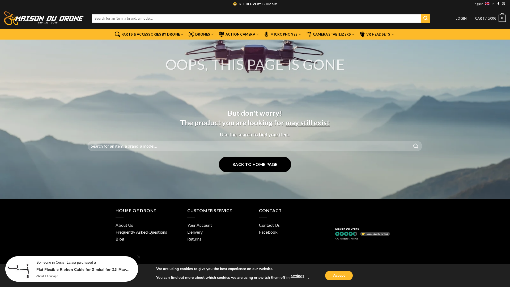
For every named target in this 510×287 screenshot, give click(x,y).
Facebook (268, 231)
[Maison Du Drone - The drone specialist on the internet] (44, 18)
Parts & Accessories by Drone (150, 34)
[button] (461, 18)
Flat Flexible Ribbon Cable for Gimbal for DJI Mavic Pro (83, 269)
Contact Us (269, 225)
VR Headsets (378, 34)
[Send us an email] (503, 4)
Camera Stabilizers (332, 34)
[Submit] (425, 18)
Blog (120, 238)
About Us (124, 225)
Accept (339, 275)
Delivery (195, 231)
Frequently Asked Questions (141, 231)
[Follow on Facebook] (498, 4)
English (478, 4)
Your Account (199, 225)
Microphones (284, 34)
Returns (194, 238)
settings (297, 276)
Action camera (240, 34)
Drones (202, 34)
